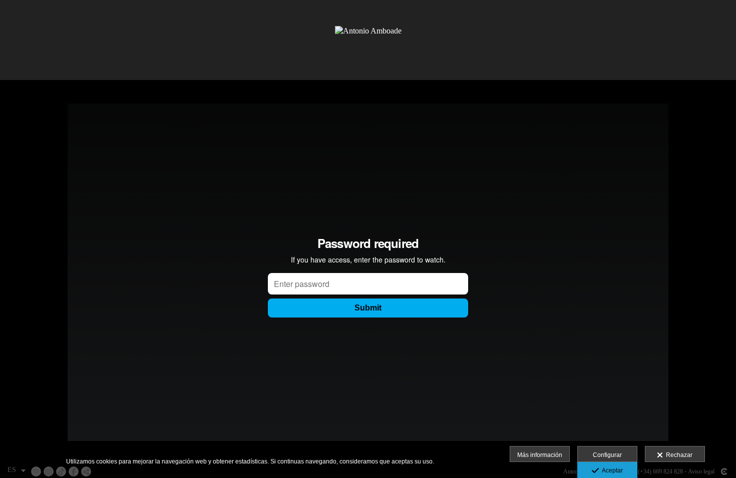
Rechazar (677, 455)
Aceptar (611, 470)
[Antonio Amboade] (368, 40)
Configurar (607, 455)
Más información (539, 455)
